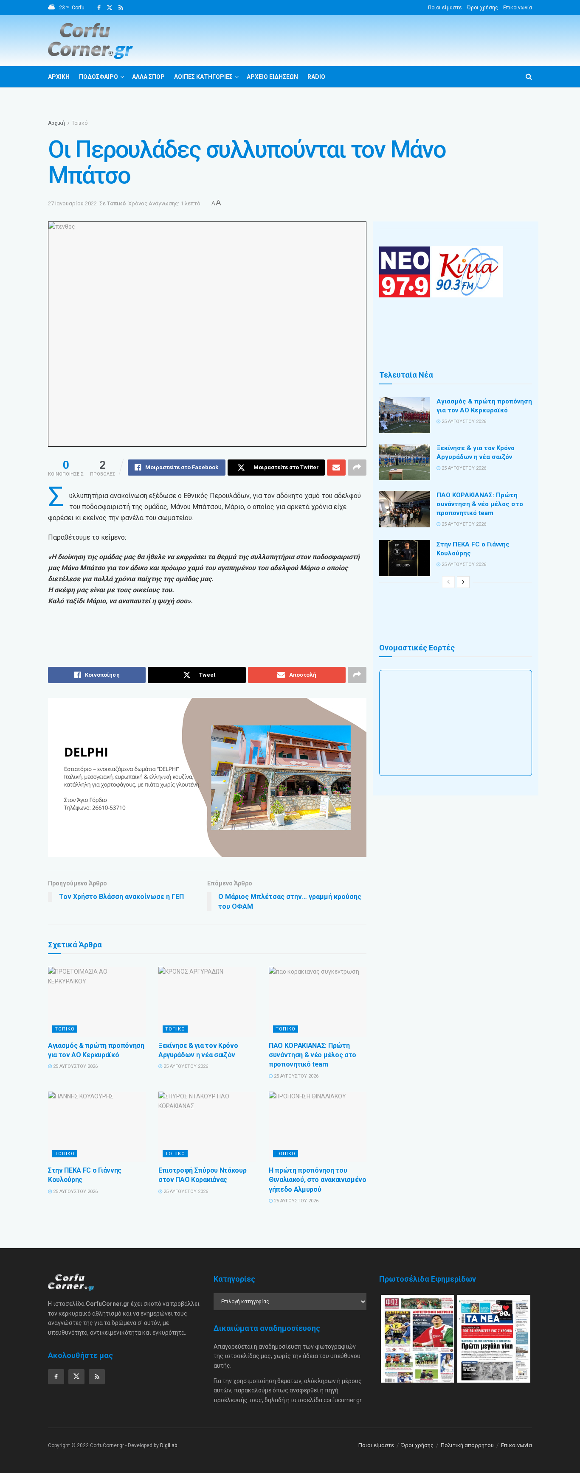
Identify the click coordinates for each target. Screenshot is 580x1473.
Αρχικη (59, 76)
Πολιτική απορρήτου (467, 1445)
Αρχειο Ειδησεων (272, 76)
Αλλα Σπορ (148, 76)
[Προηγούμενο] (448, 582)
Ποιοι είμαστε (445, 8)
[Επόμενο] (463, 582)
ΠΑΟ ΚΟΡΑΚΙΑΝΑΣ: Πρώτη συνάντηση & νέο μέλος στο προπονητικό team (312, 1055)
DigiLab (168, 1445)
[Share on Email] (336, 467)
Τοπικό (79, 123)
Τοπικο (65, 1029)
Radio (316, 76)
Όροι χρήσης (482, 8)
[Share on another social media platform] (357, 467)
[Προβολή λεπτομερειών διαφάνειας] (207, 777)
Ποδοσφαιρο (98, 76)
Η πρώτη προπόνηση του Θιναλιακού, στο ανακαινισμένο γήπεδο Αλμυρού (317, 1179)
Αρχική (56, 123)
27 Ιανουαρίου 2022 (72, 203)
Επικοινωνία (517, 8)
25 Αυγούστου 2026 (75, 1066)
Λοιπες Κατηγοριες (203, 76)
